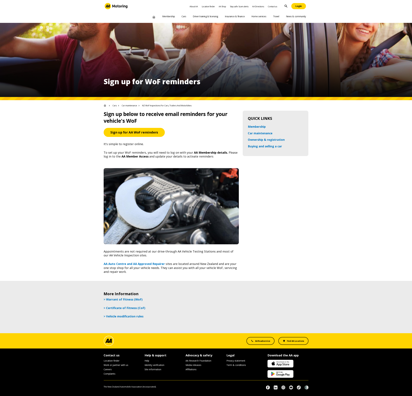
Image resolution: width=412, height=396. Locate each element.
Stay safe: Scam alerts (239, 6)
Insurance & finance (235, 16)
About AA (194, 6)
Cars (184, 16)
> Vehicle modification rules (123, 316)
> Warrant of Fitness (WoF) (123, 299)
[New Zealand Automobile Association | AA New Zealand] (116, 6)
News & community (296, 16)
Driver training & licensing (205, 16)
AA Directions (258, 6)
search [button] (286, 6)
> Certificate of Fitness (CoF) (124, 308)
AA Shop (222, 6)
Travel (276, 16)
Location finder (208, 6)
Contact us (272, 6)
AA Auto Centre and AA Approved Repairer (134, 264)
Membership (168, 16)
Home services (258, 16)
